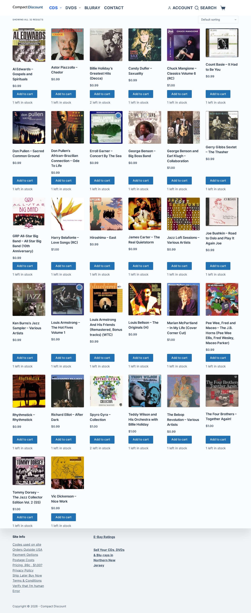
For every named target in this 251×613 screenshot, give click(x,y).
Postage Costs (23, 560)
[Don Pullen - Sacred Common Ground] (29, 127)
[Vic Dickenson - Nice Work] (67, 473)
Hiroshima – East (103, 238)
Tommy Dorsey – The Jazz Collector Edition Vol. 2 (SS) (28, 497)
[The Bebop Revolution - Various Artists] (183, 391)
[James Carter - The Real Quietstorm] (144, 214)
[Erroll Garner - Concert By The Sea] (106, 127)
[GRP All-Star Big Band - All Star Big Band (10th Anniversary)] (29, 213)
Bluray (92, 7)
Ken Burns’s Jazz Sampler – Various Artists (27, 328)
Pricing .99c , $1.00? (27, 565)
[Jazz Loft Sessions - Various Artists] (183, 214)
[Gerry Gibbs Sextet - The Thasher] (222, 125)
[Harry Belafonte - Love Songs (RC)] (67, 214)
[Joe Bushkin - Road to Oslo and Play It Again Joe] (222, 212)
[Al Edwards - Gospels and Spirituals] (29, 45)
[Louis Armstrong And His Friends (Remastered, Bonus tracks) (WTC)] (106, 298)
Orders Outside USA (27, 550)
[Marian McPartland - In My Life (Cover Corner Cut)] (183, 299)
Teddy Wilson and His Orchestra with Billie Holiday (143, 419)
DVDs (71, 7)
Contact (114, 7)
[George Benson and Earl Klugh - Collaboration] (183, 127)
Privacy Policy (23, 570)
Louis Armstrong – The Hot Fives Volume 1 (65, 328)
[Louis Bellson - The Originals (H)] (144, 299)
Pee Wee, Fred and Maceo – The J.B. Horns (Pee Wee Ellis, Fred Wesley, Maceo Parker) (221, 333)
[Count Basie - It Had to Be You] (222, 42)
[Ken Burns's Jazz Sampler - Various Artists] (29, 299)
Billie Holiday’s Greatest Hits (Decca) (101, 73)
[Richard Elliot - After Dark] (67, 391)
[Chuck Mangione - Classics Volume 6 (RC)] (183, 44)
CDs (53, 7)
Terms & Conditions (27, 580)
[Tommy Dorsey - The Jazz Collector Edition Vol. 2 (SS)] (29, 471)
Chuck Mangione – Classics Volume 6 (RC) (181, 73)
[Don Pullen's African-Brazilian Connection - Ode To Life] (67, 127)
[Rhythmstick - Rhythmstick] (29, 391)
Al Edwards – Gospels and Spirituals (23, 74)
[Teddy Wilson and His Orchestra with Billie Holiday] (144, 391)
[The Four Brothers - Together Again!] (222, 391)
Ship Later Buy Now (27, 575)
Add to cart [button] (25, 94)
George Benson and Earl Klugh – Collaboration (182, 156)
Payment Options (25, 555)
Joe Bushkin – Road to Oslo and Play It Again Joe (221, 238)
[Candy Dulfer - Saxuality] (144, 44)
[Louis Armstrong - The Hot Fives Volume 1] (67, 299)
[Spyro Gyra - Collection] (106, 391)
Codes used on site (27, 544)
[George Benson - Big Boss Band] (144, 127)
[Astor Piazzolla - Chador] (67, 44)
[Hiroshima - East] (106, 214)
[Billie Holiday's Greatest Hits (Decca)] (106, 44)
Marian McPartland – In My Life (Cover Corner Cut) (182, 328)
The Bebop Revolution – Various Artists (183, 420)
